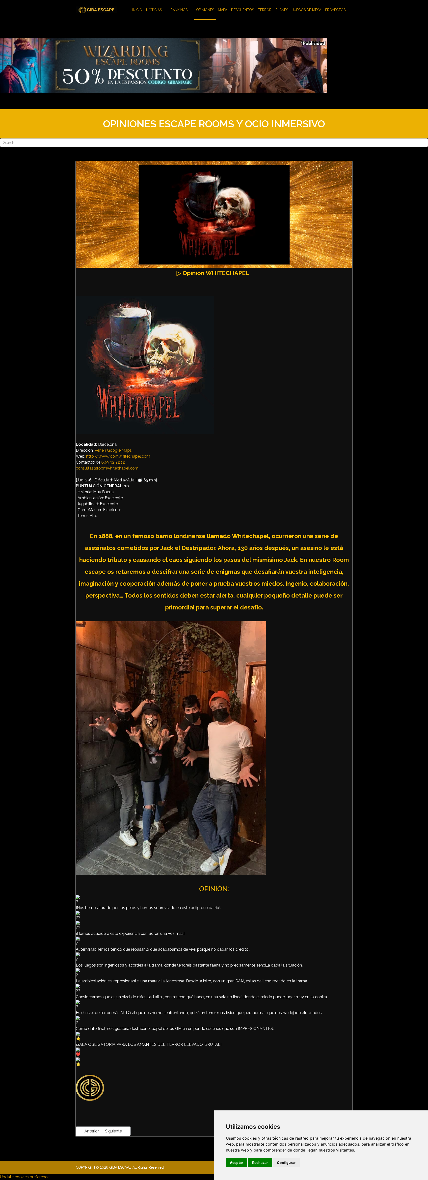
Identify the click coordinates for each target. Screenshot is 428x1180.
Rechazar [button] (260, 1162)
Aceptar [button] (236, 1162)
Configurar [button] (286, 1162)
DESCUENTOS (242, 10)
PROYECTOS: (335, 10)
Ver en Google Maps (113, 450)
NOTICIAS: (154, 10)
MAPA (222, 10)
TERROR (264, 10)
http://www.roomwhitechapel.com (118, 456)
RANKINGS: (179, 10)
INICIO (137, 10)
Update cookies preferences (26, 1177)
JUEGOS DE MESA (306, 10)
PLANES (281, 10)
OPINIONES (205, 10)
